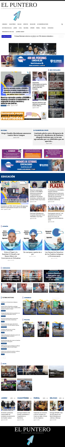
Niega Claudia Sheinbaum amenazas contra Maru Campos (16, 134)
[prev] (60, 36)
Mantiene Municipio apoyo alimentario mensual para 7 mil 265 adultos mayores (10, 324)
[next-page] (5, 358)
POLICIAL (3, 310)
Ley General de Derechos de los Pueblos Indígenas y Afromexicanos (54, 254)
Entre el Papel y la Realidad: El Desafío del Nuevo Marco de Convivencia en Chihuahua (10, 255)
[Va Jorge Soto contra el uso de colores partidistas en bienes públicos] (29, 307)
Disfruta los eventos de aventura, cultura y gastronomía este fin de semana (10, 352)
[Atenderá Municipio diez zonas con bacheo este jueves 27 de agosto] (54, 276)
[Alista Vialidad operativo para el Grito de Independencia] (24, 385)
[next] (62, 36)
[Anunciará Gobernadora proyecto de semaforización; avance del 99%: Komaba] (39, 76)
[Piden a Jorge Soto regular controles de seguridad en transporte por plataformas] (43, 307)
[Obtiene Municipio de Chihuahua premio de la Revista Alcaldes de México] (32, 276)
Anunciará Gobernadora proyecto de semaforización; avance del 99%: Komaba (39, 86)
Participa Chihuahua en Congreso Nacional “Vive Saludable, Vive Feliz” (37, 215)
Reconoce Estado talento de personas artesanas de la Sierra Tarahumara (9, 319)
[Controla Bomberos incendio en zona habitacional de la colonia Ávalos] (58, 329)
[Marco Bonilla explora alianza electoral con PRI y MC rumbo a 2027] (40, 288)
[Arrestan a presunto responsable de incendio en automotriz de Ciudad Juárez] (8, 406)
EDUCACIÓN (3, 105)
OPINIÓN (11, 249)
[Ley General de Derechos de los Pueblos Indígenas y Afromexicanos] (54, 239)
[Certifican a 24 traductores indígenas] (8, 372)
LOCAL (34, 80)
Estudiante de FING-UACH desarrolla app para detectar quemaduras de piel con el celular (14, 206)
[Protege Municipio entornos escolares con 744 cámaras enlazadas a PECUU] (43, 329)
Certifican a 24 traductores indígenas (9, 302)
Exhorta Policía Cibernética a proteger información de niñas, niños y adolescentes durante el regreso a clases (10, 307)
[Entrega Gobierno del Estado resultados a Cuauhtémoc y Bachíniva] (24, 406)
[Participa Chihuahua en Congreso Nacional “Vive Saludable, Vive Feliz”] (38, 208)
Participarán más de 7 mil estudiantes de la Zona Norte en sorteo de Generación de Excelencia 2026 (55, 217)
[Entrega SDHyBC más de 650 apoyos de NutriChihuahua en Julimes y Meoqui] (57, 406)
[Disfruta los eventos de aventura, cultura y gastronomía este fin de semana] (56, 372)
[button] (62, 24)
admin (8, 105)
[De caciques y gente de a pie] (32, 239)
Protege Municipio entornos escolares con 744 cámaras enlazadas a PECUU (10, 314)
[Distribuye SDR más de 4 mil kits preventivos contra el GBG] (32, 370)
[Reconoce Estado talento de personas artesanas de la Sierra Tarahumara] (8, 385)
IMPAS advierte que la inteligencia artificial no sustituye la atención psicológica (10, 346)
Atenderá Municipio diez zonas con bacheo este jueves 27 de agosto (10, 341)
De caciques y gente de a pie (32, 253)
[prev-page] (2, 358)
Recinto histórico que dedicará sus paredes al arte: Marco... (39, 104)
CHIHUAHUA (35, 100)
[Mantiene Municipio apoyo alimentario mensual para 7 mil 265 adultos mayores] (11, 276)
